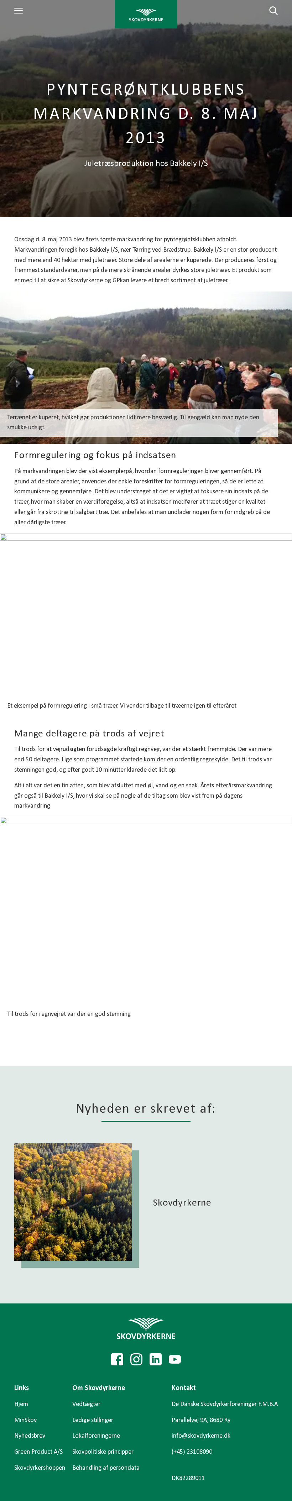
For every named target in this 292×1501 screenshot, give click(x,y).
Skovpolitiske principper (103, 1452)
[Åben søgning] (269, 10)
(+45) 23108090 (192, 1452)
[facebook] (117, 1359)
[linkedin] (155, 1359)
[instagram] (136, 1359)
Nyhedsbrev (29, 1436)
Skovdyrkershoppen (39, 1468)
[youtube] (174, 1359)
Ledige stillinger (92, 1420)
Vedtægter (86, 1404)
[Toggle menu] (19, 10)
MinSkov (25, 1420)
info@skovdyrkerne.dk (201, 1436)
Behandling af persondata (106, 1468)
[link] (146, 14)
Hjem (21, 1404)
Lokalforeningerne (96, 1436)
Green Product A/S (38, 1452)
